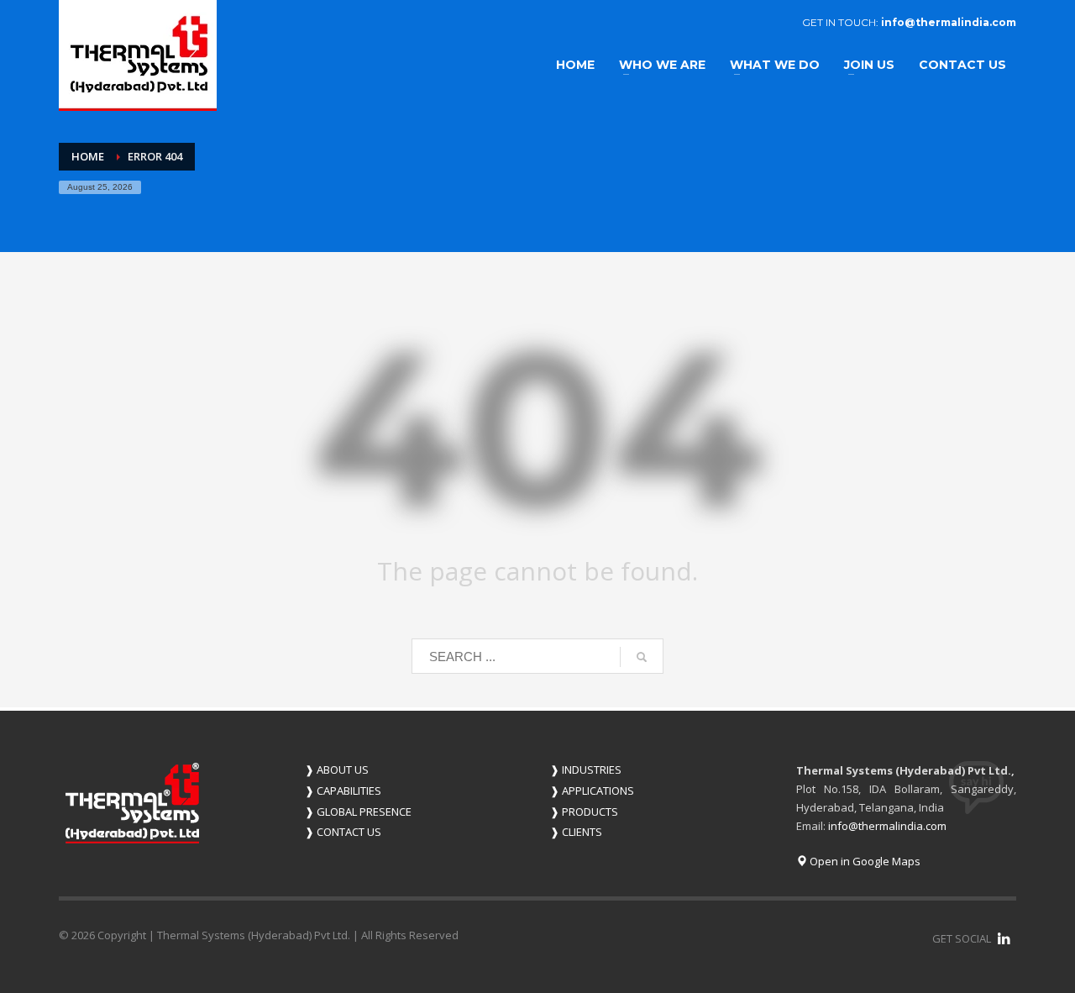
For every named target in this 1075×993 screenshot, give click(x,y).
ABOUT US (337, 769)
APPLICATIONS (592, 790)
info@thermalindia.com (948, 22)
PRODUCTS (584, 811)
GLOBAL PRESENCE (358, 811)
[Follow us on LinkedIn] (1003, 938)
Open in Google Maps (863, 861)
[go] (641, 657)
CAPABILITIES (343, 790)
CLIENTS (576, 831)
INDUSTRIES (585, 769)
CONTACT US (343, 831)
